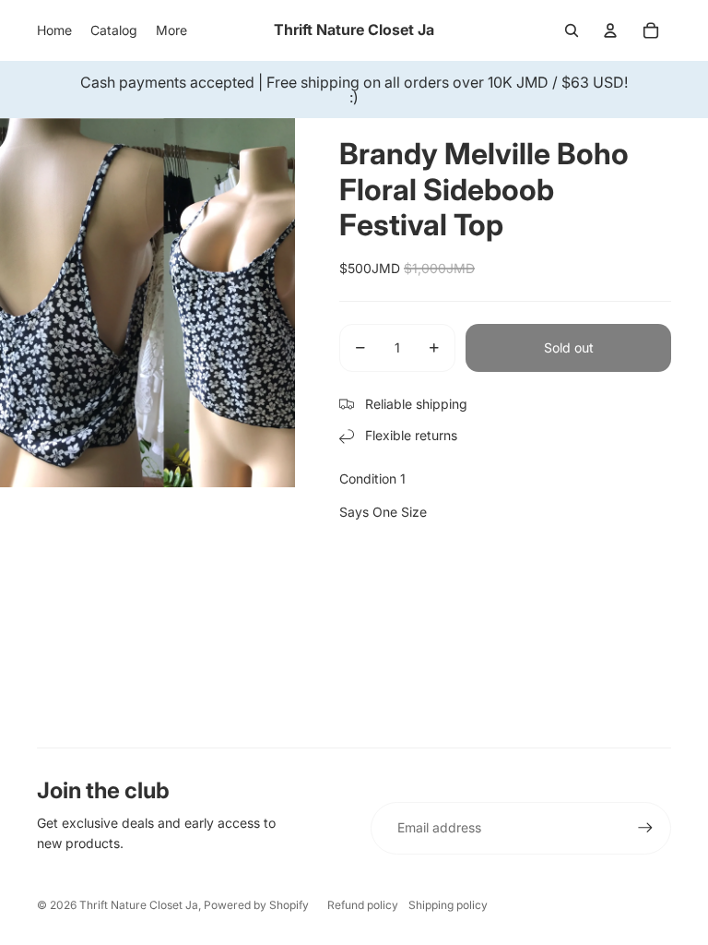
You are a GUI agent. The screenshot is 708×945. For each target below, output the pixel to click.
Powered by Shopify (256, 905)
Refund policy (362, 905)
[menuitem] (54, 30)
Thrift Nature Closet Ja (138, 905)
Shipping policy (448, 905)
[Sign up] (645, 827)
